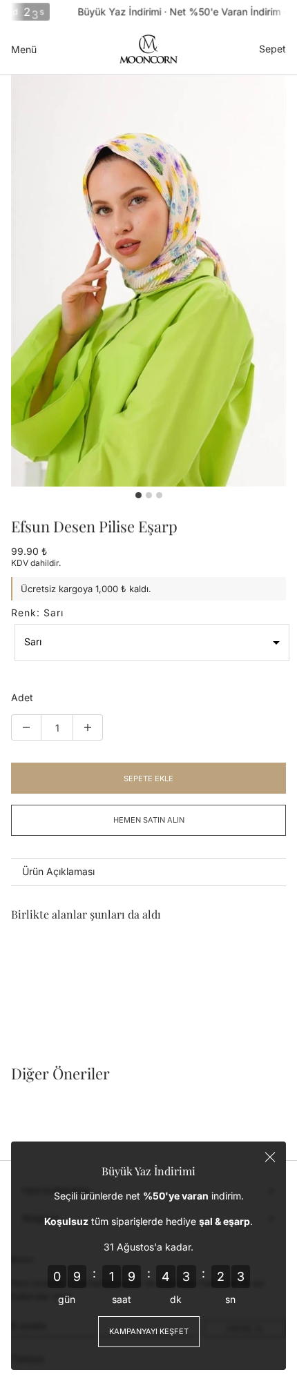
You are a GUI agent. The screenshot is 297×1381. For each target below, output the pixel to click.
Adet (22, 697)
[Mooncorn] (148, 49)
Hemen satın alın (148, 820)
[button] (152, 642)
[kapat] (270, 1157)
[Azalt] (26, 727)
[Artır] (88, 727)
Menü (24, 49)
